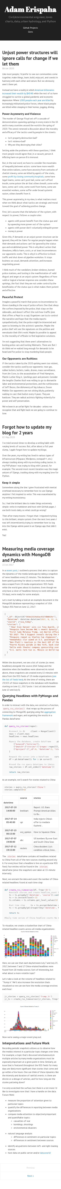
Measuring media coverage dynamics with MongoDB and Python (28, 554)
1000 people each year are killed (35, 100)
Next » (30, 1175)
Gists (30, 31)
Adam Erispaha (30, 9)
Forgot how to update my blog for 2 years (26, 430)
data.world (45, 1152)
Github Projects (30, 27)
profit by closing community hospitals (26, 176)
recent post (11, 570)
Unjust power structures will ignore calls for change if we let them (30, 58)
